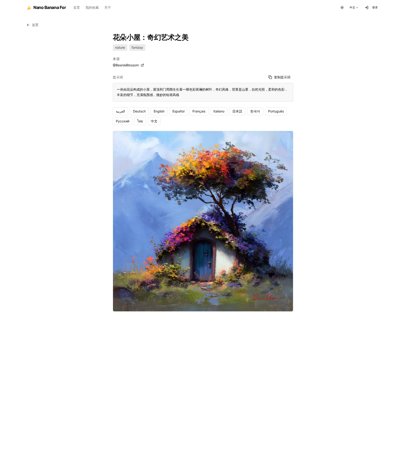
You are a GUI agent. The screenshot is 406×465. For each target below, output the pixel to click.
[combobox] (354, 7)
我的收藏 (92, 7)
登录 (375, 7)
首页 (76, 7)
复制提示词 (282, 77)
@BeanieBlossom (126, 65)
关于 (107, 7)
